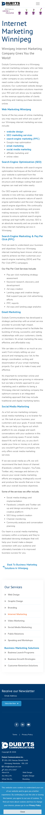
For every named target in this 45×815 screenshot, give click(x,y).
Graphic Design (15, 601)
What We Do (7, 779)
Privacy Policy (35, 805)
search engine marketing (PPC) (23, 138)
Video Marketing (16, 620)
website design (15, 131)
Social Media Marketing (20, 627)
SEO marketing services (19, 135)
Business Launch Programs (21, 652)
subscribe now (10, 703)
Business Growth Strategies (21, 659)
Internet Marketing (17, 614)
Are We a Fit (7, 776)
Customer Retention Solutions (23, 665)
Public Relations (16, 633)
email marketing (15, 146)
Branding (12, 607)
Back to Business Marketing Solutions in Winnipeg (21, 566)
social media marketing (19, 149)
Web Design (14, 594)
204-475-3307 (10, 770)
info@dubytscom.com (12, 766)
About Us (5, 772)
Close (22, 811)
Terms (14, 734)
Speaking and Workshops (20, 640)
